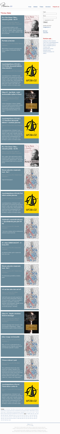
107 (8, 415)
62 (13, 412)
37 (14, 410)
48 (30, 410)
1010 (3, 390)
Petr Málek (12, 24)
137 (32, 417)
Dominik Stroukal (14, 98)
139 (36, 417)
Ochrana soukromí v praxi (9, 360)
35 (2, 72)
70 (24, 412)
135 (28, 417)
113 (20, 415)
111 (16, 415)
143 (8, 418)
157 (36, 418)
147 (16, 418)
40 (18, 410)
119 (32, 415)
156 (34, 418)
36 (13, 410)
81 (2, 413)
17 (23, 409)
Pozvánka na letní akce (8, 41)
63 (14, 412)
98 (28, 413)
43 (23, 410)
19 (26, 409)
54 (1, 412)
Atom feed (45, 32)
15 (8, 341)
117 (28, 415)
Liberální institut (47, 50)
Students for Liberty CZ (48, 51)
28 (1, 410)
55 (2, 412)
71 (26, 412)
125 (8, 417)
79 (37, 412)
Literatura (48, 7)
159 (4, 420)
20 (28, 409)
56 (4, 412)
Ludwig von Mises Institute (49, 41)
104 (1, 415)
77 (35, 412)
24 (33, 409)
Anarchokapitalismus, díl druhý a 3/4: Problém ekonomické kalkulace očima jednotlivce (12, 66)
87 (11, 413)
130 (18, 417)
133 (24, 417)
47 (29, 410)
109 (12, 415)
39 (17, 410)
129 (16, 417)
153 (28, 418)
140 (1, 418)
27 (38, 409)
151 (24, 418)
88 (13, 413)
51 (35, 410)
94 (21, 413)
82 (4, 413)
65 (17, 412)
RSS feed (45, 31)
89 (14, 413)
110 (14, 415)
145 (12, 418)
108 (10, 415)
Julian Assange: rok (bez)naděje (10, 337)
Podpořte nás (56, 7)
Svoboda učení (46, 47)
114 (22, 415)
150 (22, 418)
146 (14, 418)
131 (20, 417)
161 (8, 420)
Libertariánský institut (48, 48)
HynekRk (16, 226)
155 (32, 418)
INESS (44, 53)
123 (4, 417)
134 (26, 417)
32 (7, 410)
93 (20, 413)
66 (18, 412)
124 (6, 417)
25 (35, 409)
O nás (29, 7)
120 (34, 415)
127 (12, 417)
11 (8, 364)
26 (36, 409)
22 (30, 409)
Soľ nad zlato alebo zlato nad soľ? (11, 289)
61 (11, 412)
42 (21, 410)
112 (18, 415)
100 (31, 413)
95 (23, 413)
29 (2, 410)
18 (25, 409)
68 (21, 412)
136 (30, 417)
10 (13, 409)
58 (7, 412)
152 (26, 418)
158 (1, 420)
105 (4, 415)
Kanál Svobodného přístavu (49, 44)
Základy (35, 7)
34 (10, 410)
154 (30, 418)
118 (30, 415)
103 (37, 413)
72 (27, 412)
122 (1, 417)
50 (33, 410)
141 (4, 418)
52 (36, 410)
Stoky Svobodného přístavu (49, 45)
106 (6, 415)
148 (18, 418)
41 (20, 410)
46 (27, 410)
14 (19, 409)
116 (26, 415)
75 (32, 412)
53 (37, 410)
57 (5, 412)
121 (36, 415)
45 (2, 199)
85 (8, 413)
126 (10, 417)
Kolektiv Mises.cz (18, 43)
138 (34, 417)
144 (10, 418)
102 (35, 413)
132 (22, 417)
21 (29, 409)
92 (18, 413)
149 (20, 418)
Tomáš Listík (17, 247)
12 (16, 409)
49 (32, 410)
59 (8, 412)
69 (23, 412)
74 (30, 412)
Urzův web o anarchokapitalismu (50, 42)
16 (22, 409)
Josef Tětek (17, 339)
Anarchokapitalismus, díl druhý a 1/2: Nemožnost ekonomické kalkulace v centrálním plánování (11, 120)
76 (33, 412)
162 (10, 420)
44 (24, 410)
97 (26, 413)
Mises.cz (29, 424)
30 (4, 410)
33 (8, 410)
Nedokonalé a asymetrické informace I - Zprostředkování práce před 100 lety (12, 221)
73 (29, 412)
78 (36, 412)
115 (24, 415)
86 (10, 413)
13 (17, 409)
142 (6, 418)
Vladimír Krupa (18, 175)
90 (16, 413)
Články (41, 7)
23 (32, 409)
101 (33, 413)
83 (5, 413)
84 (7, 413)
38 (16, 410)
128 (14, 417)
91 (17, 413)
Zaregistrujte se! (47, 27)
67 (20, 412)
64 (16, 412)
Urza (15, 71)
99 (29, 413)
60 (10, 412)
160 (6, 420)
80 (1, 413)
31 (5, 410)
